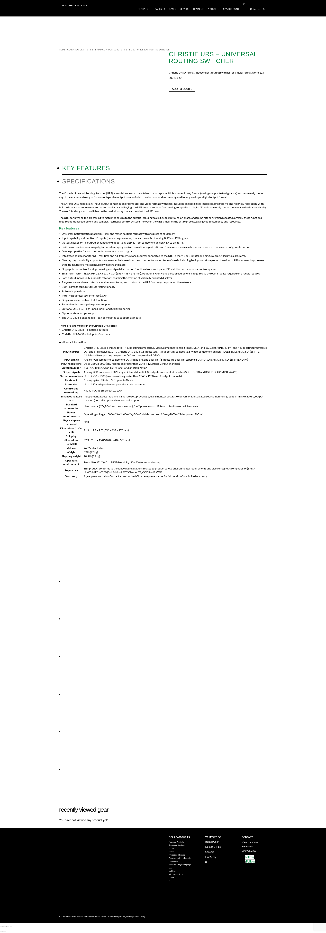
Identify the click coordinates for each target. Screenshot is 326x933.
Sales (158, 8)
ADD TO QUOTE (182, 88)
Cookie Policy (139, 916)
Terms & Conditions (109, 916)
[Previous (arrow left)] (1, 931)
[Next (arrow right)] (4, 931)
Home (62, 50)
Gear (70, 50)
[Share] (7, 926)
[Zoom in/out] (1, 926)
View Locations (250, 842)
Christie (91, 50)
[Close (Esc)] (11, 926)
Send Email (247, 846)
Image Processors (108, 50)
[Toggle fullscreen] (4, 926)
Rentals (143, 8)
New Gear (80, 50)
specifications (88, 181)
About (212, 8)
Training (198, 8)
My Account (231, 8)
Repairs (184, 8)
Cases (172, 8)
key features (86, 168)
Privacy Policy (125, 916)
